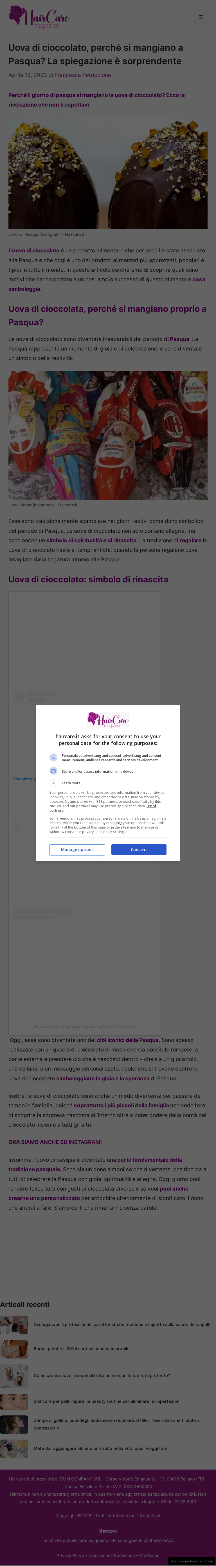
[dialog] (108, 783)
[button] (108, 783)
